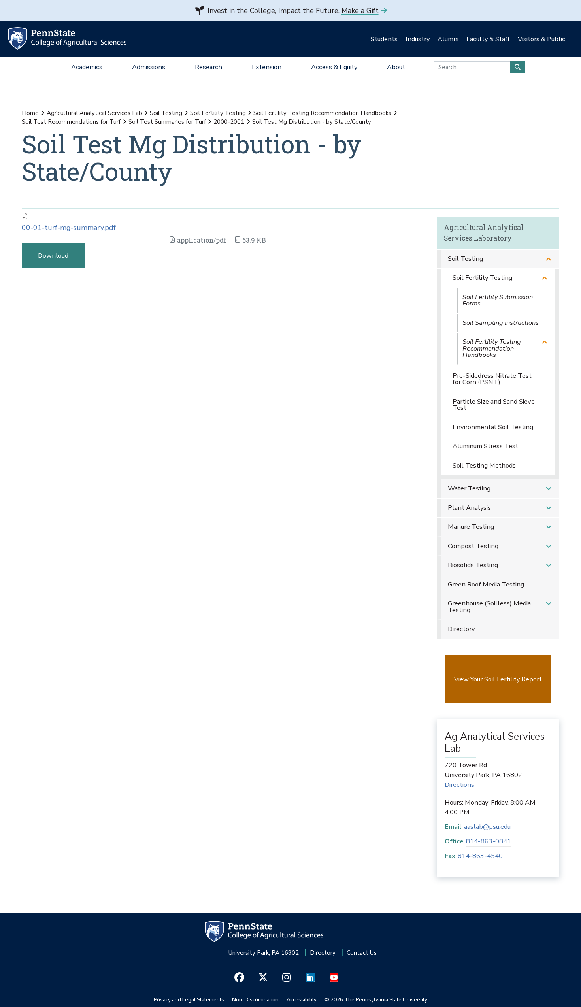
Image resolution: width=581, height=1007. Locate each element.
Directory (461, 629)
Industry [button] (418, 38)
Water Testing (469, 488)
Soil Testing (166, 113)
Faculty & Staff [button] (488, 38)
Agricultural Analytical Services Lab (94, 113)
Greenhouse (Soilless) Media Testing (489, 607)
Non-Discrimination (255, 999)
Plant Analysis (469, 507)
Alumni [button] (448, 38)
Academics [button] (86, 67)
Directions (459, 784)
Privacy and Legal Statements (189, 999)
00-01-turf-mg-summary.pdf (69, 227)
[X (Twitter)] (263, 977)
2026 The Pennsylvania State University (375, 999)
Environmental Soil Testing (493, 427)
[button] (548, 259)
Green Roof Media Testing (486, 584)
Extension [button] (266, 67)
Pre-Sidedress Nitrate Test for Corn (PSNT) (492, 379)
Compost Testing (473, 546)
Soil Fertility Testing (218, 113)
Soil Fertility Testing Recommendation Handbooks (322, 113)
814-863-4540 (480, 855)
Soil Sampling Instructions (500, 322)
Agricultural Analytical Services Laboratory (483, 232)
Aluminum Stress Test (485, 446)
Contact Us (362, 953)
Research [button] (208, 67)
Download (53, 255)
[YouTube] (334, 977)
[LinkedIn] (310, 977)
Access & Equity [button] (334, 67)
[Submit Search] (517, 67)
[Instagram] (287, 977)
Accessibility (302, 999)
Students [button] (384, 38)
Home (30, 113)
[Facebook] (239, 977)
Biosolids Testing (473, 565)
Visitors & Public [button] (541, 38)
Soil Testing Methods (484, 465)
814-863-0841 (488, 841)
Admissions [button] (148, 67)
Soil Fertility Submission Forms (497, 300)
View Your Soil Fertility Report (498, 679)
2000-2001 (228, 122)
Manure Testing (471, 526)
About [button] (396, 67)
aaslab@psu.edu (487, 826)
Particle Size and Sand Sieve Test (494, 405)
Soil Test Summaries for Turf (167, 122)
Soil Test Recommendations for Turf (71, 122)
